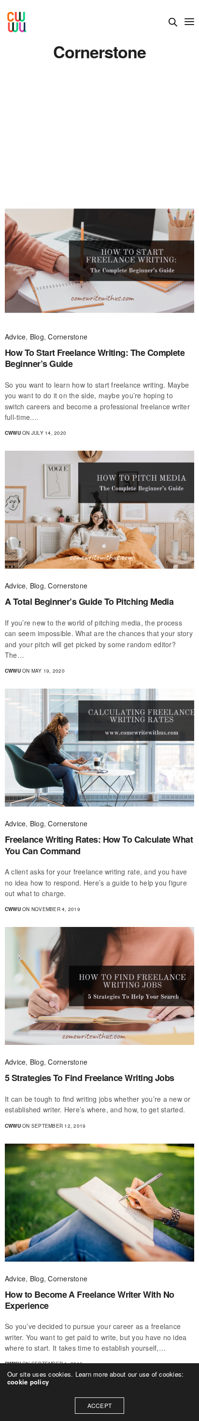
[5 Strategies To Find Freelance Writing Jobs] (99, 986)
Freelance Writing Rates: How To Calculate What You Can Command (99, 845)
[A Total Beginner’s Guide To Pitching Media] (99, 510)
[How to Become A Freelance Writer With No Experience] (99, 1203)
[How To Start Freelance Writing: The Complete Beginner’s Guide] (99, 261)
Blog (37, 336)
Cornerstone (67, 336)
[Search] (173, 22)
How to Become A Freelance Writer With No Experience (89, 1300)
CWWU (13, 433)
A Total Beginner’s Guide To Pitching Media (89, 601)
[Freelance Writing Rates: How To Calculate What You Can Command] (99, 748)
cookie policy (28, 1381)
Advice (15, 336)
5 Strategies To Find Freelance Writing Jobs (89, 1077)
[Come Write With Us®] (17, 22)
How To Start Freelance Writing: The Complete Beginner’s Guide (95, 358)
